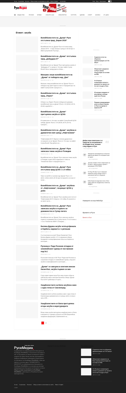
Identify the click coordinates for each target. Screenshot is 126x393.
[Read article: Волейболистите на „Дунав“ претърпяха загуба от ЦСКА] (27, 118)
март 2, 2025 (44, 61)
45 (51, 193)
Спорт (90, 15)
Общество (21, 15)
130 (52, 117)
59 (52, 172)
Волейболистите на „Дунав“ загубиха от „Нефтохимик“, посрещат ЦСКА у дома (58, 188)
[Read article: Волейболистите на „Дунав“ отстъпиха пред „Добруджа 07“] (27, 63)
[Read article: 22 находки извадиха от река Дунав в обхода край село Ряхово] (88, 95)
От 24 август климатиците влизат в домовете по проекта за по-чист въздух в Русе (102, 370)
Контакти (27, 1)
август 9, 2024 (44, 231)
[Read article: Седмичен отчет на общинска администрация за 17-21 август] (88, 60)
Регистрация (103, 1)
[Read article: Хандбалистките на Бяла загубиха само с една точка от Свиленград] (27, 292)
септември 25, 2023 (45, 309)
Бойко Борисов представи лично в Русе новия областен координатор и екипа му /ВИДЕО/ (99, 182)
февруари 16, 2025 (45, 98)
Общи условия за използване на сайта (39, 1)
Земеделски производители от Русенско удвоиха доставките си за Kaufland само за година (99, 155)
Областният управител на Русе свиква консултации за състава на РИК (101, 360)
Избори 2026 (50, 15)
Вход (97, 1)
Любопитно (62, 15)
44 (49, 254)
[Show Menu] (15, 14)
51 (50, 231)
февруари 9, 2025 (45, 135)
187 (52, 80)
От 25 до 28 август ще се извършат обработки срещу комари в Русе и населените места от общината (97, 173)
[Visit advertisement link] (55, 8)
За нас (15, 1)
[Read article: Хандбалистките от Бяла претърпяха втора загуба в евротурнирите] (27, 310)
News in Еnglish (54, 1)
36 (52, 272)
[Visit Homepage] (20, 8)
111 (52, 98)
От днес (106, 15)
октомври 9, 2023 (45, 272)
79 (49, 61)
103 (50, 43)
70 (53, 309)
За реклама (21, 1)
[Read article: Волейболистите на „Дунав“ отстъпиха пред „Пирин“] (27, 100)
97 (51, 135)
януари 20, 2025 (44, 154)
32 (52, 290)
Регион (31, 15)
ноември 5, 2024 (45, 193)
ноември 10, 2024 (45, 172)
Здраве (82, 15)
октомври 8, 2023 (45, 290)
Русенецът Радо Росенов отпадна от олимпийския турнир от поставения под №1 (57, 249)
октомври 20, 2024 (45, 214)
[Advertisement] (63, 20)
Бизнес (97, 15)
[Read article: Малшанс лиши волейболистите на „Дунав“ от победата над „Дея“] (27, 81)
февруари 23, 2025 (45, 80)
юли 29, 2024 (44, 254)
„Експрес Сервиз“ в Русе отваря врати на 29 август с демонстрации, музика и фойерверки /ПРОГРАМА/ (99, 164)
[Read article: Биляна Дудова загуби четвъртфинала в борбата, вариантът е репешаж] (27, 233)
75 (52, 214)
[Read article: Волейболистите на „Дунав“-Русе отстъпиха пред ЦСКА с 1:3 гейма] (27, 174)
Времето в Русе (87, 217)
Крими (39, 15)
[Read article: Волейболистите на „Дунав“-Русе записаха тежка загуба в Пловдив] (27, 155)
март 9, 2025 (44, 43)
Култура (73, 15)
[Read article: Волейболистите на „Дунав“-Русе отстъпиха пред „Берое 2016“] (27, 44)
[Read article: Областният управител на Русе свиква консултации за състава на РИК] (88, 71)
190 (51, 154)
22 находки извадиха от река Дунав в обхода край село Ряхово (101, 94)
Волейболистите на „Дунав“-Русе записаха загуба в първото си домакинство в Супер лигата (56, 208)
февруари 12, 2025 (45, 117)
